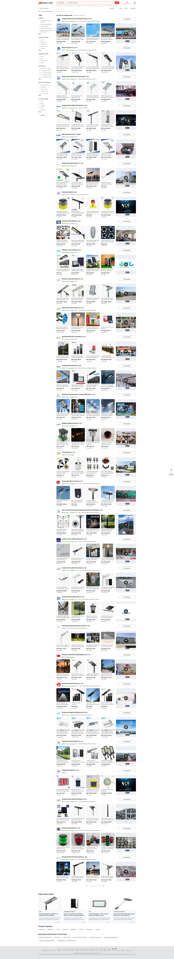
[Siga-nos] (115, 948)
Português (82, 950)
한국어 (97, 950)
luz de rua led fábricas (110, 5)
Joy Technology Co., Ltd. (68, 452)
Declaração (65, 948)
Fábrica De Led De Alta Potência (79, 937)
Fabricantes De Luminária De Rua (111, 937)
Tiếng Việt (122, 950)
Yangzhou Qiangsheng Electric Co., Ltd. (72, 741)
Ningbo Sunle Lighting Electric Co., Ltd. (72, 163)
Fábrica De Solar (66, 937)
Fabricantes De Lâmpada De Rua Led (47, 940)
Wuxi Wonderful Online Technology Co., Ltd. (74, 336)
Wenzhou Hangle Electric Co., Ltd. (71, 828)
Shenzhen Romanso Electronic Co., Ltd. (72, 683)
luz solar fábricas (102, 5)
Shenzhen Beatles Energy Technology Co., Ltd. (74, 857)
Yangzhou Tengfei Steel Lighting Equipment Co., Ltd (76, 654)
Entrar (134, 3)
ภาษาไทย (113, 950)
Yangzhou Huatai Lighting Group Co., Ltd (73, 596)
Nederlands (105, 950)
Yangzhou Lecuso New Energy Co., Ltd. (72, 278)
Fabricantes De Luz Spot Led (95, 937)
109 (103, 886)
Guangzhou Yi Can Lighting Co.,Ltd (71, 250)
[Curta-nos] (113, 948)
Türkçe (118, 950)
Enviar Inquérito (127, 19)
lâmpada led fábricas (70, 5)
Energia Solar (42, 929)
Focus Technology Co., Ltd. (85, 953)
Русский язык (91, 950)
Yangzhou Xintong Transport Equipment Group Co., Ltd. (77, 18)
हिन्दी (110, 950)
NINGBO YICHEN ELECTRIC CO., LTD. (72, 423)
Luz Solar (81, 929)
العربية (101, 950)
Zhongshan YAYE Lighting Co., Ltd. (71, 221)
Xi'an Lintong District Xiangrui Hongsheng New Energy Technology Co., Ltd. (82, 510)
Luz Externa (64, 929)
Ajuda (120, 8)
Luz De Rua (97, 929)
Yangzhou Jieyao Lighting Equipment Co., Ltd (74, 539)
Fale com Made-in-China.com (92, 948)
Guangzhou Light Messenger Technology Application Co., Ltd (78, 394)
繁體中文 (59, 950)
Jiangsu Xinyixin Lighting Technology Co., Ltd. (74, 799)
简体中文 (54, 950)
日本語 (64, 950)
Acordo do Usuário (71, 948)
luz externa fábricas (85, 5)
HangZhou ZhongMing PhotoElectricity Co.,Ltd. (75, 712)
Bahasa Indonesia (129, 950)
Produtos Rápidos (102, 948)
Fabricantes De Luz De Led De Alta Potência (67, 940)
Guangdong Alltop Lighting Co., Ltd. (71, 365)
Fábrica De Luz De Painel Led (45, 937)
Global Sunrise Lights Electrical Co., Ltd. (73, 307)
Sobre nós (59, 948)
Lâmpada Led (50, 929)
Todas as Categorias (44, 8)
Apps (126, 8)
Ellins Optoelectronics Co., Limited (71, 134)
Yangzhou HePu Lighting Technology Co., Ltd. (74, 568)
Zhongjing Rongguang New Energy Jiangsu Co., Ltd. (76, 625)
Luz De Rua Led (89, 929)
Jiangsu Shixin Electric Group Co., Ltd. (72, 481)
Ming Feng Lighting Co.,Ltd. (69, 192)
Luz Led (58, 929)
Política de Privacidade (81, 948)
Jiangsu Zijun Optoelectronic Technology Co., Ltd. (75, 76)
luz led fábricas (78, 5)
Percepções (109, 948)
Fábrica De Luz (57, 937)
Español (72, 950)
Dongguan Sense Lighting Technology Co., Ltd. (74, 105)
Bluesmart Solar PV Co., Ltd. (69, 47)
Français (68, 950)
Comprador (112, 8)
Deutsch (76, 950)
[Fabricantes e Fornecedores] (45, 2)
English (50, 950)
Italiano (86, 950)
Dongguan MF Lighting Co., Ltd (70, 770)
